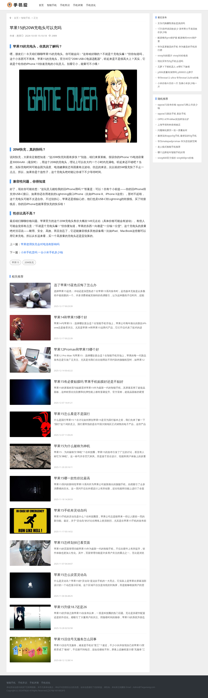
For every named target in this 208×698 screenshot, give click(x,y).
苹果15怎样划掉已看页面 (72, 542)
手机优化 (91, 5)
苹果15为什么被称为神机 (72, 446)
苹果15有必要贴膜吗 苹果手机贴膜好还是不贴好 (88, 381)
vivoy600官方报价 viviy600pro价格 (176, 157)
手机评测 (78, 5)
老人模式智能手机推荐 (169, 146)
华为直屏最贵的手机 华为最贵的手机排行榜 (177, 48)
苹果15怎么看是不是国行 (72, 414)
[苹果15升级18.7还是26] (30, 617)
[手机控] (18, 6)
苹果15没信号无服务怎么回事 (75, 639)
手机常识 (65, 5)
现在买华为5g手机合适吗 (170, 61)
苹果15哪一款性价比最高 (72, 478)
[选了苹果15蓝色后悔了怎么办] (30, 295)
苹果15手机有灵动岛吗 (70, 510)
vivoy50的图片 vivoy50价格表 (173, 55)
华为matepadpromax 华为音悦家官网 (177, 141)
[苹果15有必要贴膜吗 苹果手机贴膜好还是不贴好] (30, 392)
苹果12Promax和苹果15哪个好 (76, 349)
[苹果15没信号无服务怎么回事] (30, 649)
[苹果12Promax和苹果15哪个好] (30, 360)
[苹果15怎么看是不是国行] (30, 424)
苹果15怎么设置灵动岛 (70, 574)
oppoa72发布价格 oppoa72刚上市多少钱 (178, 106)
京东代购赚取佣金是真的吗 (171, 23)
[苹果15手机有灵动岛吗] (30, 521)
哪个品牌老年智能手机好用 (171, 152)
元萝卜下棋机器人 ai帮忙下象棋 (174, 66)
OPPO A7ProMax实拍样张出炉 (173, 119)
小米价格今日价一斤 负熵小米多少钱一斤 (177, 85)
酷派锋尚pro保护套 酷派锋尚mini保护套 (177, 39)
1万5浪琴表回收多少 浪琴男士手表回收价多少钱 (177, 30)
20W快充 (29, 262)
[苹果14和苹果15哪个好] (30, 327)
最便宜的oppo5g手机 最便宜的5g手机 (177, 135)
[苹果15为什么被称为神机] (30, 456)
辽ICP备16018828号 (56, 690)
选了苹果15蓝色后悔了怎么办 (75, 285)
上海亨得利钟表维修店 (169, 124)
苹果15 (15, 262)
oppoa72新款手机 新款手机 (172, 113)
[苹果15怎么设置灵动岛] (30, 585)
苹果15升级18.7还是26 (70, 607)
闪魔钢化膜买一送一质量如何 (172, 130)
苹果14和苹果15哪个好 (70, 317)
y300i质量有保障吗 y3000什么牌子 (175, 72)
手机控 (26, 690)
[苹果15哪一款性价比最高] (30, 488)
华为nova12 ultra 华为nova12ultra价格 (178, 77)
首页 (41, 5)
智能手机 (52, 5)
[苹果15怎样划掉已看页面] (30, 553)
